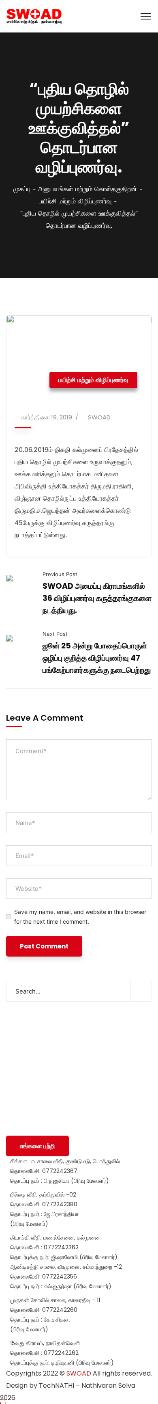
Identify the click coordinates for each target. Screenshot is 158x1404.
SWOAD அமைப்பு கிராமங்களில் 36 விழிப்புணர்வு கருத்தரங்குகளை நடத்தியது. (97, 598)
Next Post (55, 634)
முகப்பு (21, 189)
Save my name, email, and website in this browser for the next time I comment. (80, 916)
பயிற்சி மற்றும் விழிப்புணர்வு (75, 201)
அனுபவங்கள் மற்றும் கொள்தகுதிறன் (87, 189)
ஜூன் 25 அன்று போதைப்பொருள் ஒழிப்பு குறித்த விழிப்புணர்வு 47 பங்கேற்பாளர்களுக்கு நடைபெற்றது (97, 658)
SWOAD (99, 417)
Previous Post (60, 574)
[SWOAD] (34, 16)
